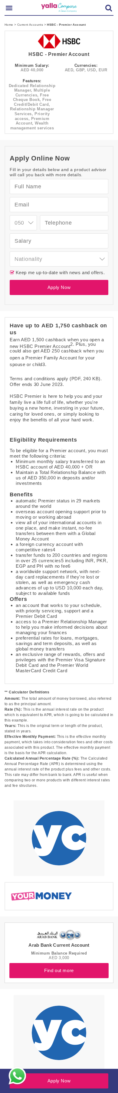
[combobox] (23, 222)
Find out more (59, 970)
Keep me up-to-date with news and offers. (59, 272)
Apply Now (59, 287)
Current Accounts (30, 24)
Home (9, 24)
